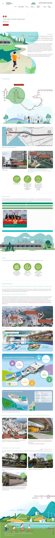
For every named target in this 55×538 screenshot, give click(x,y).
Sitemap (6, 533)
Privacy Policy (18, 533)
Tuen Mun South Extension (19, 84)
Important (9, 533)
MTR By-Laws (23, 533)
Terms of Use (14, 533)
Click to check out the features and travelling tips (36, 443)
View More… (5, 24)
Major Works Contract (29, 533)
